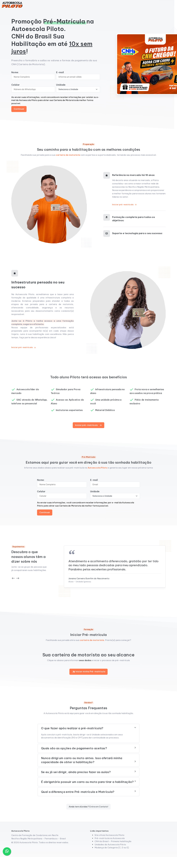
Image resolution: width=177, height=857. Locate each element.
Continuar (19, 109)
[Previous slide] (13, 578)
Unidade (60, 84)
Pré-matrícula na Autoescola (110, 838)
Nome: (15, 72)
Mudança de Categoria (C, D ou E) (112, 847)
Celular (15, 84)
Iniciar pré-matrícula (123, 204)
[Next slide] (18, 578)
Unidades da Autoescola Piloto (110, 844)
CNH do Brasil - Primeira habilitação (113, 841)
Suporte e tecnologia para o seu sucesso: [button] (137, 233)
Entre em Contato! (98, 806)
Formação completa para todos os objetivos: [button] (133, 219)
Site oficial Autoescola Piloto (109, 835)
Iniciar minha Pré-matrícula (90, 671)
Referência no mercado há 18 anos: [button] (133, 175)
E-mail (60, 72)
